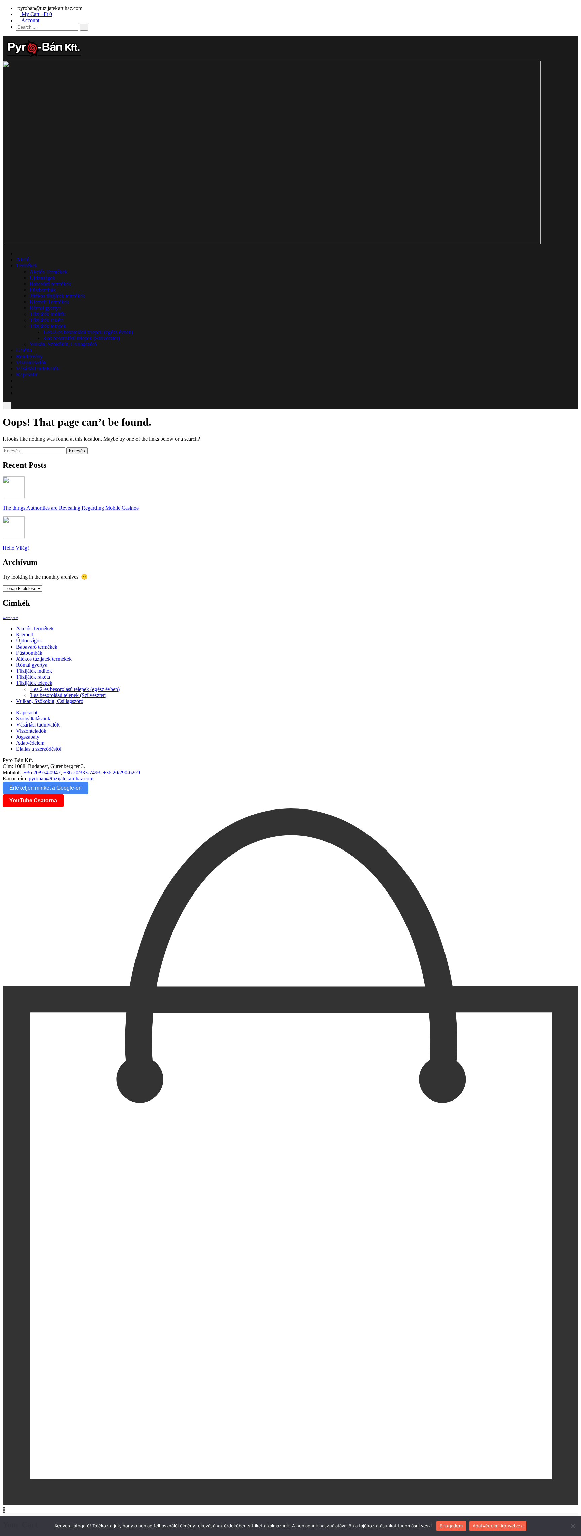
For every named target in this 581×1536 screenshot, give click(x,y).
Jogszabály (27, 737)
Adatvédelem (30, 743)
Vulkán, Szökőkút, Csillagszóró (63, 344)
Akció (22, 259)
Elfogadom (451, 1525)
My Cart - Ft (36, 14)
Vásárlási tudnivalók (38, 368)
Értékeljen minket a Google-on (45, 788)
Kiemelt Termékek (49, 302)
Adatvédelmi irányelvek (498, 1525)
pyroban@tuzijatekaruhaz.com (61, 778)
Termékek (26, 265)
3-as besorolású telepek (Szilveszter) (81, 338)
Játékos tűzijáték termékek (57, 296)
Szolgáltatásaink (33, 718)
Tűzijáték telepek (48, 326)
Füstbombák (43, 290)
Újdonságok (42, 278)
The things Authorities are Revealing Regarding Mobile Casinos (71, 508)
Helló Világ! (16, 548)
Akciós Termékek (48, 272)
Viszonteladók (31, 362)
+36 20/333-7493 (81, 772)
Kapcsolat (26, 374)
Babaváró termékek (50, 284)
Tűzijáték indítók (48, 314)
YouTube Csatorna (33, 800)
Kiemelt (24, 634)
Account (29, 20)
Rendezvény (29, 356)
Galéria (24, 350)
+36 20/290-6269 (121, 772)
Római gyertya (45, 308)
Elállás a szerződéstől (38, 749)
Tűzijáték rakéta (47, 320)
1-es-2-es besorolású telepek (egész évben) (88, 332)
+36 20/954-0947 (42, 772)
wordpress (10, 618)
